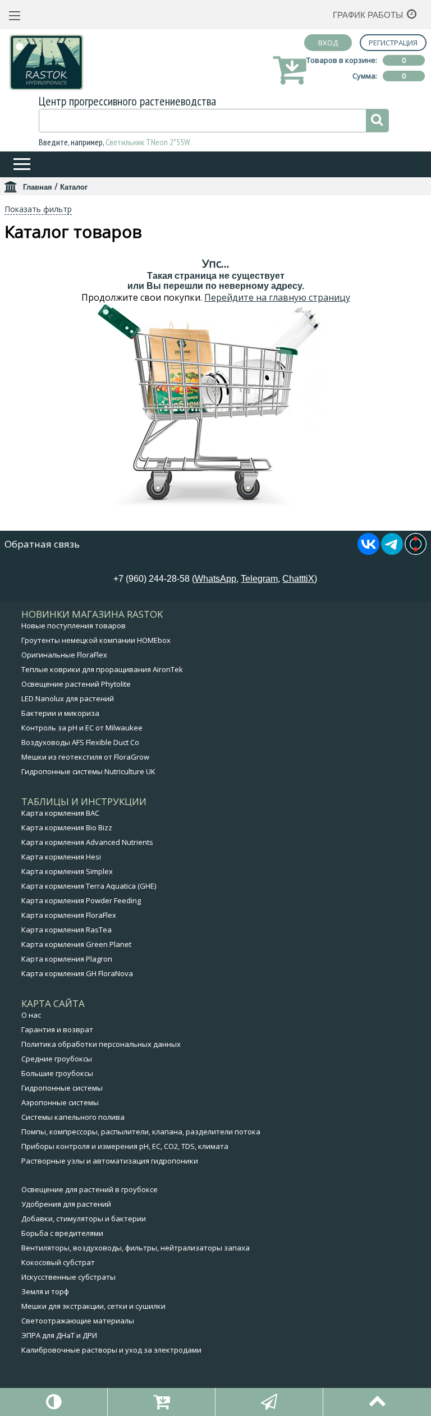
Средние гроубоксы (56, 1059)
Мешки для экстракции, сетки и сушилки (93, 1306)
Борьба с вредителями (62, 1233)
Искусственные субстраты (68, 1277)
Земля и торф (45, 1291)
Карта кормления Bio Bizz (66, 827)
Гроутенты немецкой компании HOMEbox (96, 640)
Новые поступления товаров (73, 625)
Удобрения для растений (66, 1204)
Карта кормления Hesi (61, 857)
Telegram (259, 578)
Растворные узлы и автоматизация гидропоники (109, 1161)
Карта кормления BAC (60, 813)
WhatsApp (215, 578)
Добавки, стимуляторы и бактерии (83, 1218)
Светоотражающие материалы (77, 1321)
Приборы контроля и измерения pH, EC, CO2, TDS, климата (124, 1146)
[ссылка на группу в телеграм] (392, 551)
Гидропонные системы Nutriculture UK (88, 771)
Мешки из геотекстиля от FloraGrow (85, 757)
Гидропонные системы (62, 1088)
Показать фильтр (38, 209)
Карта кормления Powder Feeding (81, 900)
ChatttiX (298, 578)
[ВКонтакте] (368, 551)
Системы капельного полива (73, 1117)
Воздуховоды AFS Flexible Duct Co (80, 742)
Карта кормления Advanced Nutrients (87, 842)
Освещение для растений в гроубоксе (89, 1189)
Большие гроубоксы (57, 1073)
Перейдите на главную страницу (277, 297)
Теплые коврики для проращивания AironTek (102, 669)
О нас (31, 1015)
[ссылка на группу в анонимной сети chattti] (416, 551)
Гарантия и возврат (57, 1029)
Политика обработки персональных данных (101, 1044)
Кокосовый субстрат (58, 1262)
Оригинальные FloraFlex (64, 655)
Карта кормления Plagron (66, 959)
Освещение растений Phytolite (76, 684)
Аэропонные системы (60, 1102)
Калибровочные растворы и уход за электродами (111, 1350)
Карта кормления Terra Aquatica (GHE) (88, 886)
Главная (37, 187)
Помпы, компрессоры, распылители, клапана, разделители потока (140, 1132)
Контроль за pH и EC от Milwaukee (82, 728)
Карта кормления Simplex (67, 871)
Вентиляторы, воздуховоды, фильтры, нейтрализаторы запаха (135, 1248)
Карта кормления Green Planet (76, 944)
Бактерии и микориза (60, 713)
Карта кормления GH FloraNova (77, 973)
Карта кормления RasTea (66, 930)
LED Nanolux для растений (67, 698)
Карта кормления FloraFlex (68, 915)
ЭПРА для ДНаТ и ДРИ (59, 1335)
